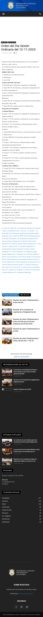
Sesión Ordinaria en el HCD (22, 389)
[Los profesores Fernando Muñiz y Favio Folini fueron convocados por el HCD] (7, 452)
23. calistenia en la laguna (14, 269)
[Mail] (27, 607)
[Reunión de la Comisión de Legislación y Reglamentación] (7, 312)
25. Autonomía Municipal (23, 272)
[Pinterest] (13, 285)
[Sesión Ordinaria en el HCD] (7, 391)
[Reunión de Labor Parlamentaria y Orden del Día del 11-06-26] (7, 340)
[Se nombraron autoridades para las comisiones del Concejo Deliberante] (7, 442)
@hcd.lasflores (21, 357)
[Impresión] (27, 285)
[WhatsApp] (18, 285)
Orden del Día (12, 42)
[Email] (22, 285)
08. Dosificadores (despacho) (26, 238)
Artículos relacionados (10, 295)
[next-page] (6, 348)
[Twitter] (9, 285)
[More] (29, 56)
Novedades (4, 42)
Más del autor (25, 295)
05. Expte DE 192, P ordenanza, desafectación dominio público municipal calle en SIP (20, 233)
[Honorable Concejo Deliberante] (21, 5)
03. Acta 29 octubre (8, 228)
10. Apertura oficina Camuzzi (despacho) (22, 243)
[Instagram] (22, 607)
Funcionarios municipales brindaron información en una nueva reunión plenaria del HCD (25, 372)
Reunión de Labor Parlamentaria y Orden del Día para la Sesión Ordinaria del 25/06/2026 (26, 321)
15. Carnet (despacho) (16, 251)
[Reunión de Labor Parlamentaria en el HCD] (7, 331)
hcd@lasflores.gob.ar (26, 593)
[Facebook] (4, 285)
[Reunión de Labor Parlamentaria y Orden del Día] (7, 302)
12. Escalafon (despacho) (25, 246)
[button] (3, 14)
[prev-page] (3, 348)
